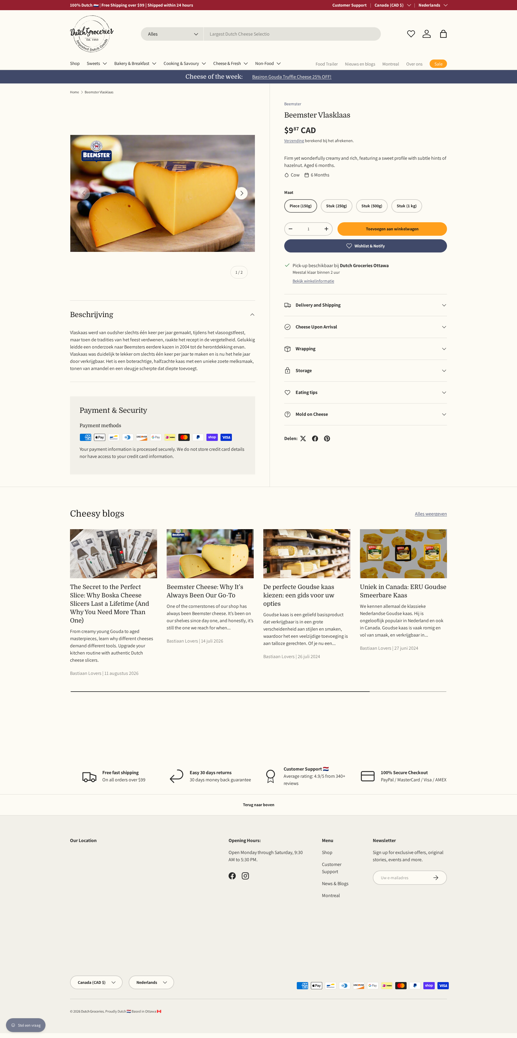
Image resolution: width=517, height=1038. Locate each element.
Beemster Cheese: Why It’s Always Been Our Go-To (205, 591)
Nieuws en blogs (360, 64)
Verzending (294, 140)
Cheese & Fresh (227, 63)
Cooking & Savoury (181, 63)
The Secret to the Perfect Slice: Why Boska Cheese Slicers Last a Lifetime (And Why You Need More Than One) (109, 604)
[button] (443, 33)
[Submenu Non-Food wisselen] (278, 63)
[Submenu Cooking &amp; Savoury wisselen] (203, 63)
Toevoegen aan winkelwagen (392, 229)
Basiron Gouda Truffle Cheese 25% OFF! (292, 77)
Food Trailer (327, 64)
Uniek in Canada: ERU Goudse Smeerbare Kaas (403, 591)
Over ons (414, 64)
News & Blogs (335, 883)
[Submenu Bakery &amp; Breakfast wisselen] (154, 63)
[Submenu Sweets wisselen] (104, 63)
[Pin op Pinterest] (327, 439)
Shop (75, 63)
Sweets (93, 63)
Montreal (390, 64)
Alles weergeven (431, 514)
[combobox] (261, 34)
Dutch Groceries (92, 1011)
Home (74, 92)
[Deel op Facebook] (315, 439)
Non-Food (264, 63)
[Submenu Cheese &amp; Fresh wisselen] (245, 63)
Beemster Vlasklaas (99, 92)
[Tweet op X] (303, 439)
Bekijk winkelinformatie (313, 281)
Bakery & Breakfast (131, 63)
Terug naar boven (258, 804)
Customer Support (349, 5)
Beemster (292, 103)
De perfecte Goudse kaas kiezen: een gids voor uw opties (298, 595)
